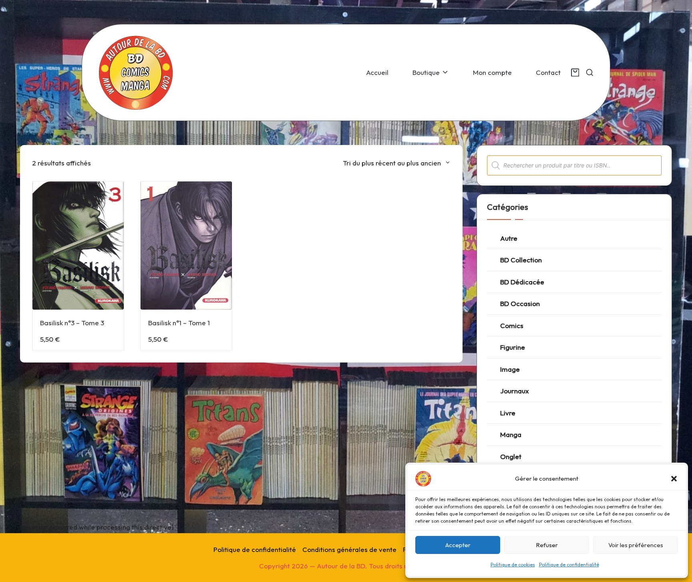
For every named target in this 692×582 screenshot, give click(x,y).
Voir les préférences (635, 545)
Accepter (458, 545)
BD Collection (521, 260)
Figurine (512, 347)
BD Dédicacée (522, 282)
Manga (510, 434)
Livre (507, 413)
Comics (511, 325)
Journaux (514, 391)
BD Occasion (520, 303)
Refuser (547, 545)
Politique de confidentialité (569, 565)
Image (510, 369)
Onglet (510, 456)
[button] (674, 479)
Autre (508, 238)
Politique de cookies (513, 565)
